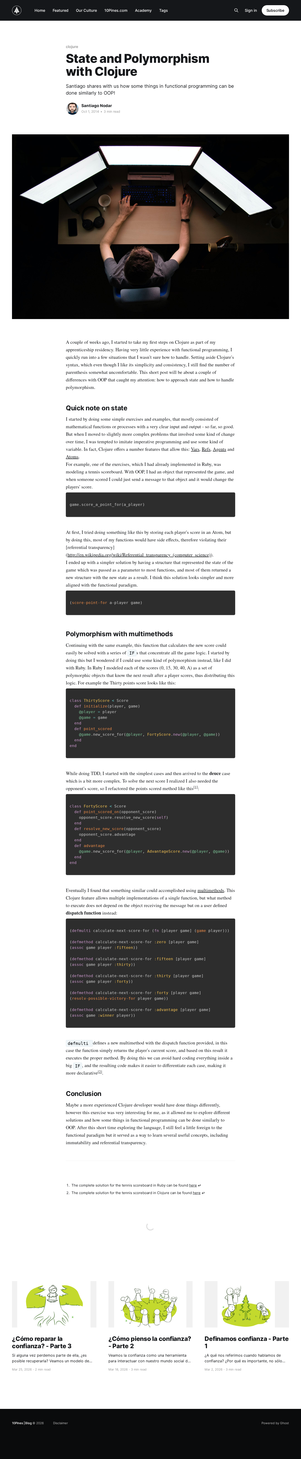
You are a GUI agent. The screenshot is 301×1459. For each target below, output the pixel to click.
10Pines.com (115, 10)
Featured (60, 10)
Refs (206, 449)
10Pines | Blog (22, 1423)
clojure (72, 46)
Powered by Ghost (275, 1423)
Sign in (251, 10)
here (193, 1185)
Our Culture (86, 10)
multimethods (211, 890)
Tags (163, 10)
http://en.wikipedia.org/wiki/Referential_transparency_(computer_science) (139, 555)
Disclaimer (60, 1423)
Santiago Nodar (96, 105)
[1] (196, 786)
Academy (143, 10)
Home (40, 10)
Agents (219, 449)
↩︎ (199, 1185)
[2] (100, 1071)
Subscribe (275, 10)
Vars (195, 449)
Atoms (72, 456)
